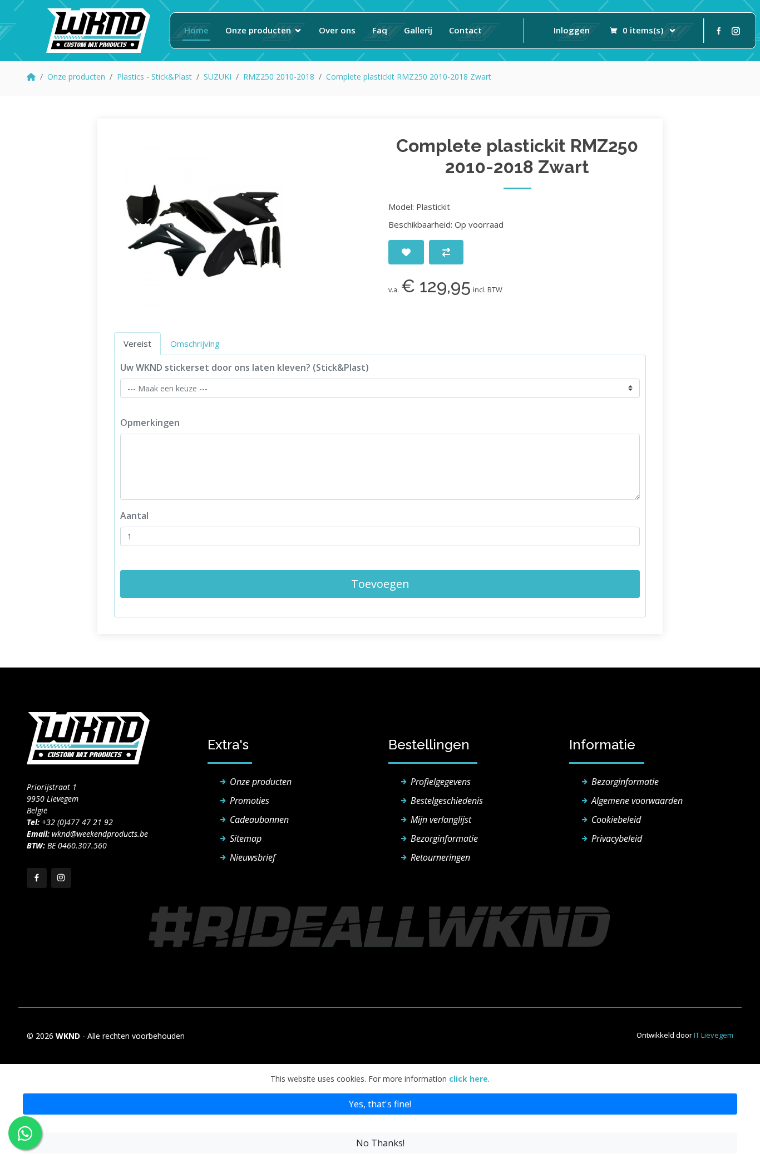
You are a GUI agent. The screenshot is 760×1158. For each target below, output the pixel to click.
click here (468, 1078)
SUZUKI (217, 76)
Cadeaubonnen (259, 819)
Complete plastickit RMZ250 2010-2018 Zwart (408, 76)
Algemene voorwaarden (637, 800)
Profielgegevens (441, 782)
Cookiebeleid (616, 819)
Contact (465, 30)
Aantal (134, 515)
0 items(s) (642, 30)
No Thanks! (380, 1143)
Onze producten (258, 30)
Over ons (337, 30)
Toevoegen (380, 583)
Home (196, 30)
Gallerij (418, 30)
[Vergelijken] (446, 252)
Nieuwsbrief (252, 857)
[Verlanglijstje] (406, 252)
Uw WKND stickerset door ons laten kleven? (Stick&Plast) (244, 367)
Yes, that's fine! (380, 1104)
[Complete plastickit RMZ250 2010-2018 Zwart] (204, 225)
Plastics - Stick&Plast (154, 76)
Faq (379, 30)
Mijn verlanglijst (441, 819)
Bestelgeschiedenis (447, 800)
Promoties (249, 800)
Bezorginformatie (444, 838)
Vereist (137, 343)
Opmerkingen (150, 422)
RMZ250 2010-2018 (278, 76)
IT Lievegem (713, 1035)
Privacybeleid (616, 838)
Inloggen (572, 30)
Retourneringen (440, 857)
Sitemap (245, 838)
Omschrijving (195, 343)
